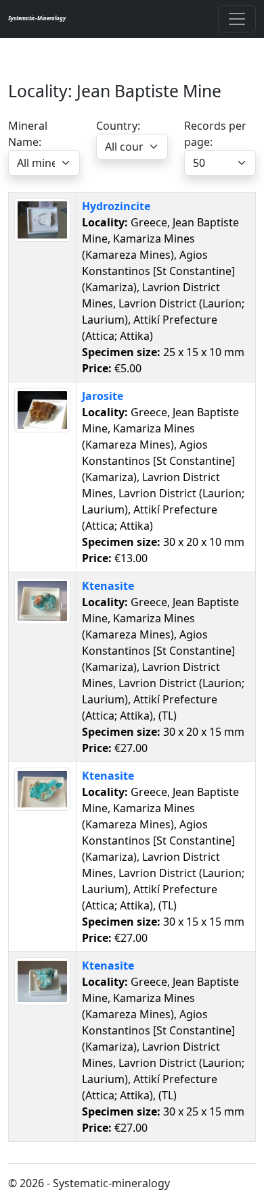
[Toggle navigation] (237, 18)
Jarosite (102, 396)
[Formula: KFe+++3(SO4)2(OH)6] (42, 408)
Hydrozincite (116, 206)
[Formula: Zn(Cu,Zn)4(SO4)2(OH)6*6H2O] (42, 599)
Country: (118, 125)
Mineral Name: (27, 133)
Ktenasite (108, 585)
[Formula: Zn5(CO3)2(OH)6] (42, 218)
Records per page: (215, 133)
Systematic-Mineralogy (37, 18)
